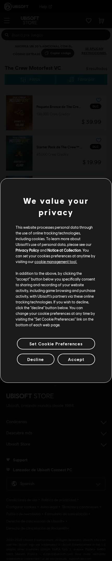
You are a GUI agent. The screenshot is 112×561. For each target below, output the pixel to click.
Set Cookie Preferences (56, 343)
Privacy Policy (27, 250)
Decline (35, 359)
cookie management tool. (55, 261)
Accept (76, 359)
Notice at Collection (64, 250)
